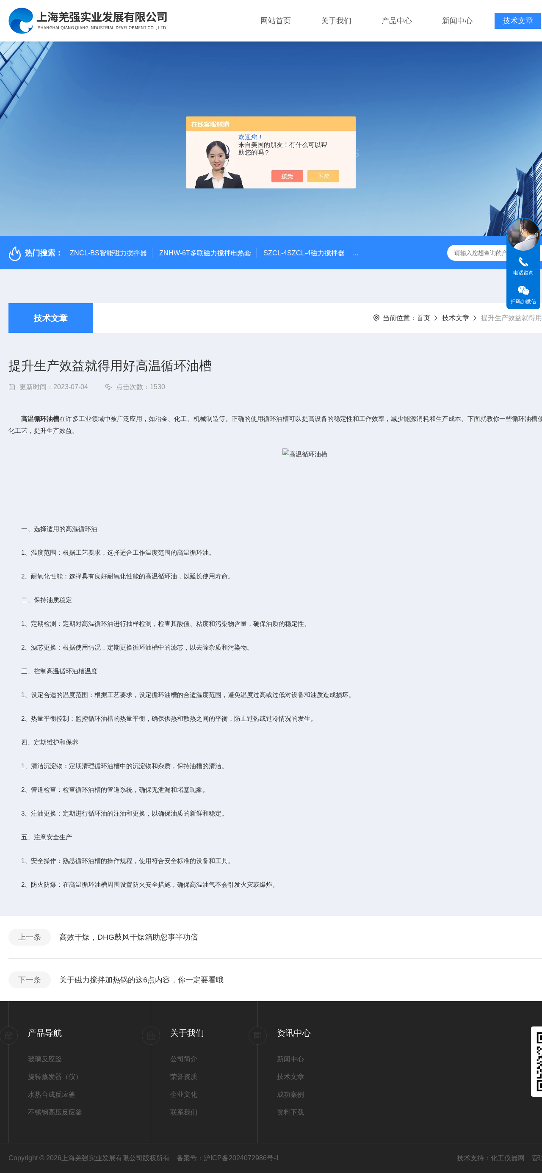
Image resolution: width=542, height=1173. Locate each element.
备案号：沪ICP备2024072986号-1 (228, 1158)
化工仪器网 (508, 1158)
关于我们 (336, 21)
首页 (423, 317)
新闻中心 (457, 21)
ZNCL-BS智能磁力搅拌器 (108, 253)
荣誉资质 (183, 1076)
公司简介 (183, 1058)
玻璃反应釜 (45, 1058)
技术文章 (518, 21)
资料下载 (290, 1112)
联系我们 (183, 1112)
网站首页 (275, 21)
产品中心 (397, 21)
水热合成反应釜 (51, 1094)
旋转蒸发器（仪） (55, 1076)
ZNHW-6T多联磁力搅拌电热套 (205, 253)
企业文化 (183, 1094)
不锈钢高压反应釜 (55, 1112)
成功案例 (290, 1094)
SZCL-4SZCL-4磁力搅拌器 (304, 253)
